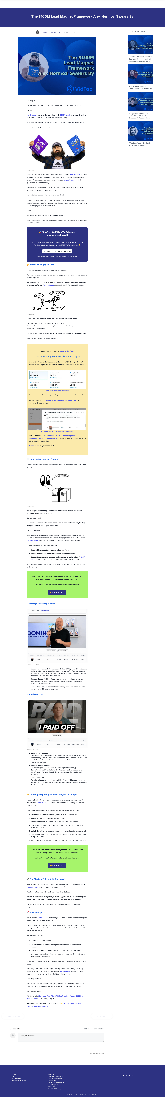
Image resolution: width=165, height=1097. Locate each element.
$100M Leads (33, 540)
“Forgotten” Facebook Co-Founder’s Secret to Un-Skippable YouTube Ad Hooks (140, 106)
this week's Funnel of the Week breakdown (60, 400)
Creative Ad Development (56, 1082)
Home (14, 1074)
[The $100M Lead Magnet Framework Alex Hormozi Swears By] (57, 66)
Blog (13, 1076)
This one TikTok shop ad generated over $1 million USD (57, 431)
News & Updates (53, 1084)
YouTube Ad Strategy (54, 1089)
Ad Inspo (51, 1074)
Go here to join (34, 446)
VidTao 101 (51, 1087)
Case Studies (52, 1080)
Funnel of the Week (67, 351)
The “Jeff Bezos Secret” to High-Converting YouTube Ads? (140, 77)
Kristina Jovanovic (51, 32)
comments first (98, 1029)
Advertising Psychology (55, 1076)
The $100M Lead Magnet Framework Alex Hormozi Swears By (82, 16)
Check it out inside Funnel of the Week (57, 390)
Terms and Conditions (19, 1080)
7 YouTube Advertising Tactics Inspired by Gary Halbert (140, 134)
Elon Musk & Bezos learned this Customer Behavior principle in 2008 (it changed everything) (140, 49)
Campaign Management (55, 1078)
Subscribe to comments (98, 1053)
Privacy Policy (16, 1078)
